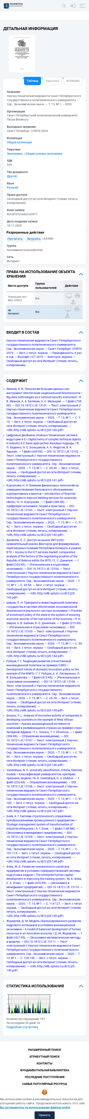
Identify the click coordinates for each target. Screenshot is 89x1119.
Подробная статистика (22, 1027)
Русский (12, 187)
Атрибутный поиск (44, 1056)
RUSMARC (73, 80)
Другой (12, 176)
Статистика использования (35, 986)
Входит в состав (22, 332)
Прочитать (15, 238)
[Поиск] (64, 6)
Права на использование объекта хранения (40, 274)
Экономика (15, 153)
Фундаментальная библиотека (44, 1070)
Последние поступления (44, 1077)
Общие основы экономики (44, 153)
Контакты (44, 1063)
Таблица (32, 80)
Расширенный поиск (44, 1049)
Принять (45, 1115)
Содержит (16, 381)
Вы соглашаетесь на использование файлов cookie (35, 1107)
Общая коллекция (19, 142)
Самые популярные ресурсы (44, 1084)
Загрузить (34, 238)
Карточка (52, 80)
